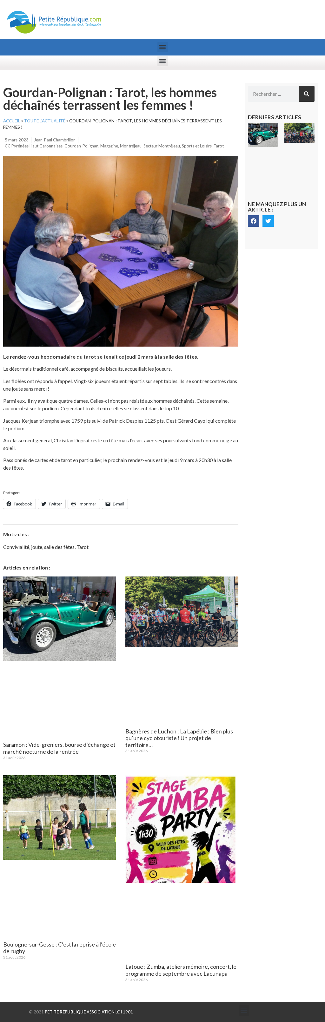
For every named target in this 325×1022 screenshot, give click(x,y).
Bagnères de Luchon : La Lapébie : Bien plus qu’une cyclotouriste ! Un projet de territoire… (179, 738)
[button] (162, 47)
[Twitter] (268, 221)
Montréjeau (131, 145)
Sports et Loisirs (197, 145)
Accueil (11, 120)
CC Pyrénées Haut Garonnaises (34, 145)
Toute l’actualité (44, 120)
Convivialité (16, 547)
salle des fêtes (59, 547)
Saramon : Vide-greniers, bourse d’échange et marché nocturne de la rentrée (59, 748)
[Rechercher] (307, 94)
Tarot (219, 145)
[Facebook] (253, 221)
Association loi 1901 (89, 1011)
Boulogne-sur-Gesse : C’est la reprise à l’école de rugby (59, 948)
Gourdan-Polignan (81, 145)
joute (36, 547)
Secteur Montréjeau (161, 145)
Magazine (109, 145)
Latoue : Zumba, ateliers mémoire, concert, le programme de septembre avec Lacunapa (180, 970)
